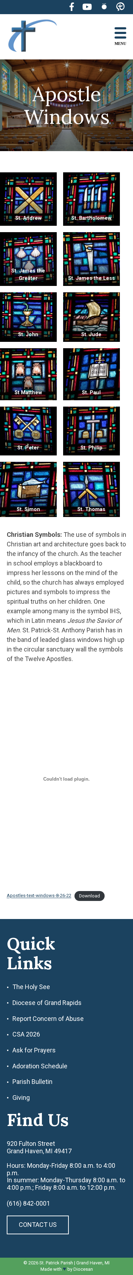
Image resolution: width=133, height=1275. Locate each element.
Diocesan (83, 1269)
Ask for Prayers (34, 1050)
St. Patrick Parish (56, 1262)
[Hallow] (104, 6)
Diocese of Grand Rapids (47, 1002)
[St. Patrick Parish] (38, 36)
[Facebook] (72, 6)
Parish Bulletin (32, 1081)
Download (89, 895)
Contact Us (38, 1224)
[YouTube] (87, 6)
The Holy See (31, 986)
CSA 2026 (26, 1034)
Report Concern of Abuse (48, 1018)
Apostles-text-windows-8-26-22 (39, 895)
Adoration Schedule (39, 1066)
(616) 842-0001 (28, 1203)
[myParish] (120, 7)
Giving (21, 1097)
